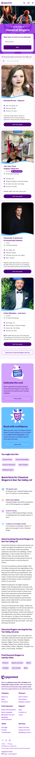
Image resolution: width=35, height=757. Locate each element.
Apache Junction (17, 663)
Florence (5, 663)
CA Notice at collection (9, 746)
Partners (4, 702)
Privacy (10, 744)
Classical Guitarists (9, 464)
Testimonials (5, 732)
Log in (21, 715)
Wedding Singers (8, 470)
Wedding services (25, 732)
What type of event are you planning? (17, 37)
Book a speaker (6, 712)
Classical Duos (7, 459)
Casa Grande (16, 668)
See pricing (17, 398)
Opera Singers (23, 464)
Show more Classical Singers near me (17, 352)
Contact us (23, 712)
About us (4, 697)
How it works (23, 697)
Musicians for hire (7, 715)
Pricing (3, 730)
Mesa (26, 668)
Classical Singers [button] (17, 30)
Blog (3, 699)
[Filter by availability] (19, 61)
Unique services (24, 730)
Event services (24, 727)
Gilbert (28, 663)
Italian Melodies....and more (15, 313)
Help (20, 710)
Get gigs (4, 727)
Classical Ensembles (22, 459)
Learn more (17, 444)
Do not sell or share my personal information (15, 748)
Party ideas (23, 699)
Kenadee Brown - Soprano (14, 101)
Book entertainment (8, 710)
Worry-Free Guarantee (16, 435)
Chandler (5, 668)
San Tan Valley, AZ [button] (18, 27)
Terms (3, 744)
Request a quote (24, 702)
